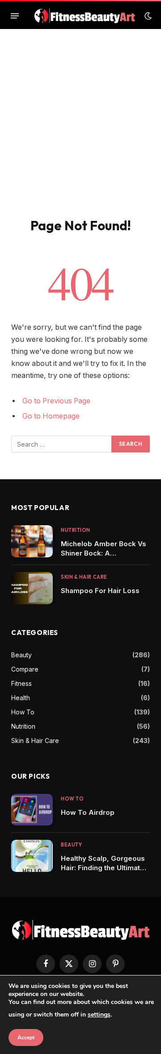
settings (99, 1014)
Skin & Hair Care (35, 740)
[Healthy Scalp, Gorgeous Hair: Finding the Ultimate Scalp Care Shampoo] (32, 856)
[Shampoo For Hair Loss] (32, 588)
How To (22, 712)
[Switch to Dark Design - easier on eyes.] (147, 16)
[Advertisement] (80, 132)
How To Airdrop (87, 812)
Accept (25, 1037)
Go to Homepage (51, 416)
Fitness (21, 683)
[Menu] (15, 16)
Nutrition (23, 726)
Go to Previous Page (56, 401)
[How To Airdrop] (32, 810)
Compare (24, 669)
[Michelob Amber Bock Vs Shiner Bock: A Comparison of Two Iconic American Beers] (32, 541)
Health (20, 697)
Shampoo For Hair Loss (100, 590)
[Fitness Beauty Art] (85, 15)
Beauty (21, 655)
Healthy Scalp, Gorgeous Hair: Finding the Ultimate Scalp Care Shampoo (103, 867)
